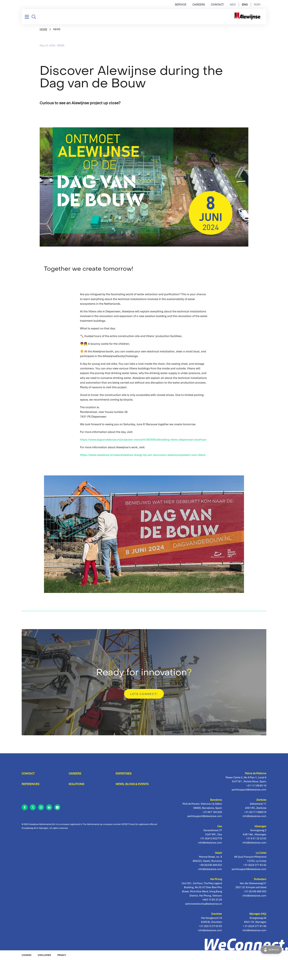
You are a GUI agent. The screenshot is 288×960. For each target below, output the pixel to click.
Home (43, 29)
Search (34, 17)
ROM (257, 4)
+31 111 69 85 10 (256, 785)
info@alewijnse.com (254, 930)
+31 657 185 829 (212, 812)
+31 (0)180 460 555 (255, 891)
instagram (41, 807)
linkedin (49, 807)
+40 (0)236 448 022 (210, 864)
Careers (198, 4)
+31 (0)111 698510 (255, 812)
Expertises (124, 773)
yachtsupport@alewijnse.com (249, 869)
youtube (57, 807)
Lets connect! (144, 694)
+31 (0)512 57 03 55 (210, 926)
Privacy (61, 955)
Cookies (26, 955)
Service (180, 4)
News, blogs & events (132, 784)
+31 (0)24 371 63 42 (254, 864)
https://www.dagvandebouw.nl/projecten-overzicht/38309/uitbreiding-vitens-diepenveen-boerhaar (143, 439)
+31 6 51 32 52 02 (256, 838)
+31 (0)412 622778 (211, 838)
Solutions (76, 784)
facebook (25, 807)
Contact (217, 4)
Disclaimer (44, 955)
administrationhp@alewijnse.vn (203, 903)
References (30, 784)
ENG (245, 4)
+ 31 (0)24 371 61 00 (254, 926)
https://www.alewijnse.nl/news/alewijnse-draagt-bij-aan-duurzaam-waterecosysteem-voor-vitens (143, 455)
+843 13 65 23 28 (212, 899)
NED (233, 4)
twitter (33, 807)
